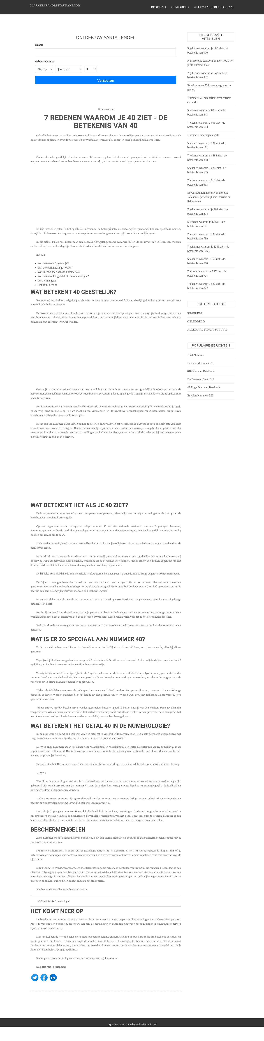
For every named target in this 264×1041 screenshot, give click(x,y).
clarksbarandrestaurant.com (55, 5)
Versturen (105, 80)
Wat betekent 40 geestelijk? (53, 263)
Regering (158, 7)
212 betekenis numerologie (54, 901)
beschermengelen (47, 280)
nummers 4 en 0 (116, 738)
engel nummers (108, 958)
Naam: (39, 44)
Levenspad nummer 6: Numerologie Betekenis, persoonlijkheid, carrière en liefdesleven (209, 197)
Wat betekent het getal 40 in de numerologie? (63, 276)
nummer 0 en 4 (74, 811)
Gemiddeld (180, 7)
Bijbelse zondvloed (51, 573)
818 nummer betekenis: (201, 371)
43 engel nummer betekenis (203, 387)
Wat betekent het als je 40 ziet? (55, 267)
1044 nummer (195, 355)
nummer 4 (81, 785)
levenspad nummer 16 (200, 363)
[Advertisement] (106, 197)
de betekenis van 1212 (200, 379)
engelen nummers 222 (200, 395)
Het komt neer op (47, 284)
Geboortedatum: (44, 61)
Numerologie (107, 109)
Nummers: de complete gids (203, 135)
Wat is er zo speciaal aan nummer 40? (59, 271)
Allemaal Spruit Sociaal (214, 7)
